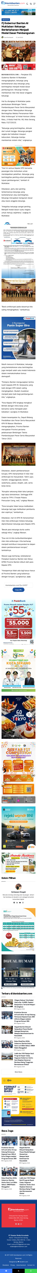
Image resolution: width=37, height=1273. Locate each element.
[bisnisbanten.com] (13, 3)
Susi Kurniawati (8, 37)
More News (18, 1072)
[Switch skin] (27, 4)
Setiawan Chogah (18, 892)
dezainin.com (23, 1262)
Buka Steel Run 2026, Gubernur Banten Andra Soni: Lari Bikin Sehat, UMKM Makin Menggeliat (9, 1182)
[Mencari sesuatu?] (31, 4)
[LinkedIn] (17, 902)
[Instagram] (23, 902)
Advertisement (21, 1265)
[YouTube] (20, 902)
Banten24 (6, 19)
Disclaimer (6, 1265)
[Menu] (34, 4)
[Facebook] (14, 902)
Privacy (12, 1265)
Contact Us (31, 1265)
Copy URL (18, 590)
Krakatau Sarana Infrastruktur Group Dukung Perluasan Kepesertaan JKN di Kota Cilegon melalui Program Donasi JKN (24, 1017)
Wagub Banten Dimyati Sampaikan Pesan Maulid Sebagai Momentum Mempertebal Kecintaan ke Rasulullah (24, 1031)
